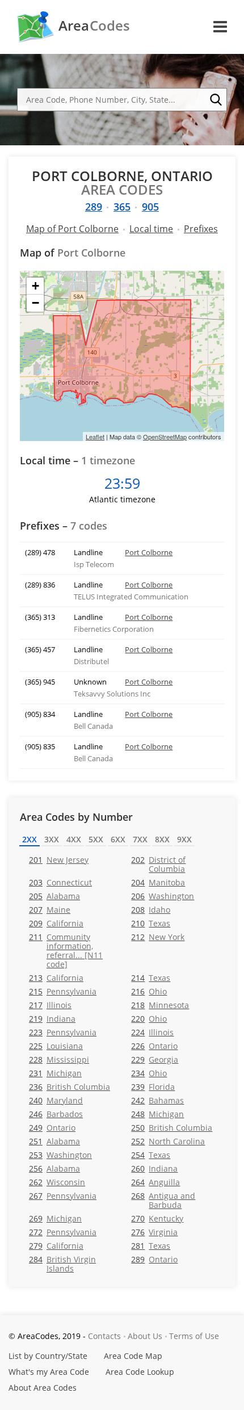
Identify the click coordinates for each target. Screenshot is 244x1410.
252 (168, 1141)
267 (62, 1195)
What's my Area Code (49, 1371)
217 (50, 1005)
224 (152, 1032)
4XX (73, 839)
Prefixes (201, 229)
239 (153, 1086)
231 (55, 1073)
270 (157, 1218)
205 (54, 896)
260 (154, 1168)
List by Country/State (48, 1355)
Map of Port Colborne (72, 229)
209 (56, 923)
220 (149, 1018)
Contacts (104, 1336)
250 (171, 1127)
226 (154, 1045)
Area (94, 25)
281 (150, 1245)
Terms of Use (194, 1336)
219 (52, 1018)
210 (150, 923)
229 (154, 1059)
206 (162, 896)
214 (150, 977)
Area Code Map (133, 1355)
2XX (29, 839)
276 (154, 1232)
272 (62, 1232)
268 (163, 1200)
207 (49, 909)
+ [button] (35, 286)
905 (150, 206)
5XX (96, 839)
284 (62, 1263)
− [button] (35, 303)
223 (62, 1032)
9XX (184, 839)
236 (69, 1086)
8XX (162, 839)
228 (59, 1059)
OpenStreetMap (165, 436)
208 (150, 909)
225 (56, 1045)
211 (66, 950)
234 (149, 1073)
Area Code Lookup (140, 1371)
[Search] (215, 100)
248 (157, 1114)
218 (160, 1005)
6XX (118, 839)
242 (157, 1100)
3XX (51, 839)
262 (57, 1182)
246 (56, 1114)
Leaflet (95, 436)
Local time (151, 229)
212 (157, 936)
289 (93, 206)
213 (56, 977)
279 (56, 1245)
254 (150, 1154)
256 (54, 1168)
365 (122, 206)
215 (62, 991)
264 (155, 1182)
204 (158, 882)
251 (54, 1141)
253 (60, 1154)
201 (59, 859)
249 (52, 1127)
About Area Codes (43, 1387)
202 (158, 864)
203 (60, 882)
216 (149, 991)
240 (56, 1100)
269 (55, 1218)
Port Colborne (149, 552)
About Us (145, 1336)
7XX (140, 839)
